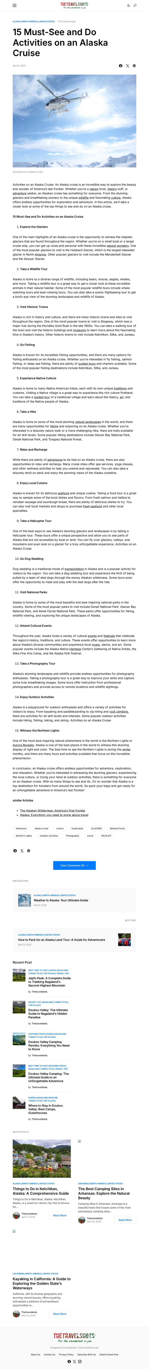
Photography (39, 663)
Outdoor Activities (41, 697)
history (112, 189)
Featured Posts (37, 1034)
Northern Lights (24, 835)
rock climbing (118, 711)
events (92, 636)
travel (90, 835)
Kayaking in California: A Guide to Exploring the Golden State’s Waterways (42, 1283)
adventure (19, 193)
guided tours (87, 363)
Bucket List (34, 1002)
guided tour (42, 397)
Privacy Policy (66, 1354)
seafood (63, 493)
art (121, 397)
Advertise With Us (86, 1354)
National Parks (117, 828)
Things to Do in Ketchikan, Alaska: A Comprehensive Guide (41, 1191)
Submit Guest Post (108, 1354)
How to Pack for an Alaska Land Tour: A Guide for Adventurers (61, 940)
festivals (109, 636)
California (19, 1273)
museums (79, 330)
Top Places (49, 973)
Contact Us (49, 1354)
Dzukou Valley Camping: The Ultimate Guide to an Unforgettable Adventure (48, 1077)
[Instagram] (79, 1361)
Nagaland (62, 970)
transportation (74, 569)
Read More (59, 1215)
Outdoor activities (49, 835)
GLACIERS (96, 828)
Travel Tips (62, 973)
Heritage (75, 649)
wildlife (83, 197)
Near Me (53, 1097)
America (40, 254)
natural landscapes (88, 422)
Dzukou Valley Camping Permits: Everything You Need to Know (49, 1045)
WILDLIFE (106, 835)
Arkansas (83, 1183)
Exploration (77, 828)
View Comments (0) (72, 865)
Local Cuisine (38, 483)
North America (30, 21)
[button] (14, 5)
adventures (55, 459)
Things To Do (35, 973)
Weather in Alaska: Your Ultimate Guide (61, 900)
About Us (35, 1354)
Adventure (21, 828)
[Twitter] (74, 1361)
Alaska (17, 21)
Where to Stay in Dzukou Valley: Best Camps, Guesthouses (45, 1109)
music (96, 644)
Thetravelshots (29, 1213)
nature (94, 189)
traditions (120, 388)
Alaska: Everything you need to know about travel (54, 815)
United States (47, 21)
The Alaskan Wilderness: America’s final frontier (52, 810)
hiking (54, 426)
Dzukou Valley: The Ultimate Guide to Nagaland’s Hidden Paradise (48, 1013)
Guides (52, 970)
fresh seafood (92, 506)
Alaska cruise (41, 828)
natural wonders (118, 245)
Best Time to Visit (38, 970)
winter (126, 749)
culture (115, 197)
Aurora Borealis (23, 745)
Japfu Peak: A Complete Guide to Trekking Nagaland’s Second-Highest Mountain (49, 981)
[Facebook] (69, 1361)
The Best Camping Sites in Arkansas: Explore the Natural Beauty (104, 1193)
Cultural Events (41, 625)
